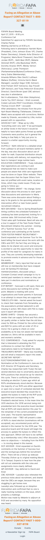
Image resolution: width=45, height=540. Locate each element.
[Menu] (22, 25)
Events (28, 528)
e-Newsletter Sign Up (15, 532)
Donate (17, 528)
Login (22, 536)
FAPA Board (34, 532)
